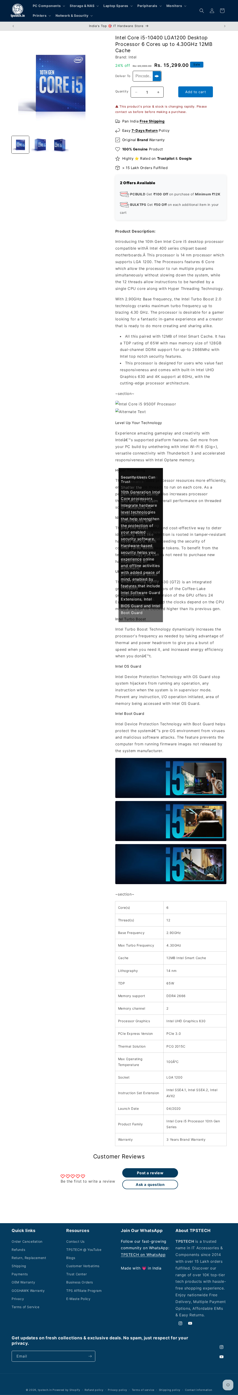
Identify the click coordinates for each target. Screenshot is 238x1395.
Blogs (70, 1258)
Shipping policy (170, 1390)
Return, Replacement (29, 1258)
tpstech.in (45, 1390)
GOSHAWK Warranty (28, 1291)
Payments (20, 1274)
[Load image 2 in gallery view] (40, 144)
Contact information (198, 1390)
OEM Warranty (23, 1282)
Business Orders (79, 1282)
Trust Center (76, 1274)
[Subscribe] (90, 1356)
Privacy (18, 1299)
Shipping (19, 1266)
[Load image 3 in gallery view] (60, 144)
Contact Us (75, 1241)
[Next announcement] (225, 26)
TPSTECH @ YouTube (83, 1250)
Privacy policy (117, 1390)
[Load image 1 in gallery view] (20, 144)
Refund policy (94, 1390)
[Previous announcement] (13, 26)
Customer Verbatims (82, 1266)
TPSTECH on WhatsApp (143, 1254)
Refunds (18, 1250)
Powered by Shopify (66, 1390)
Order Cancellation (27, 1241)
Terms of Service (26, 1307)
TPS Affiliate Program (84, 1291)
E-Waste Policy (78, 1299)
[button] (48, 6)
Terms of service (143, 1390)
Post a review (150, 1173)
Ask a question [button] (150, 1184)
